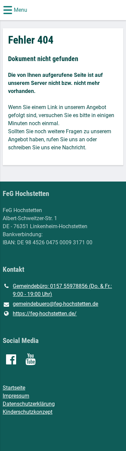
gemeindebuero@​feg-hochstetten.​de (55, 304)
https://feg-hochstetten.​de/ (45, 313)
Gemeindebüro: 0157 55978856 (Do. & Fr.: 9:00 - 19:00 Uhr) (62, 290)
